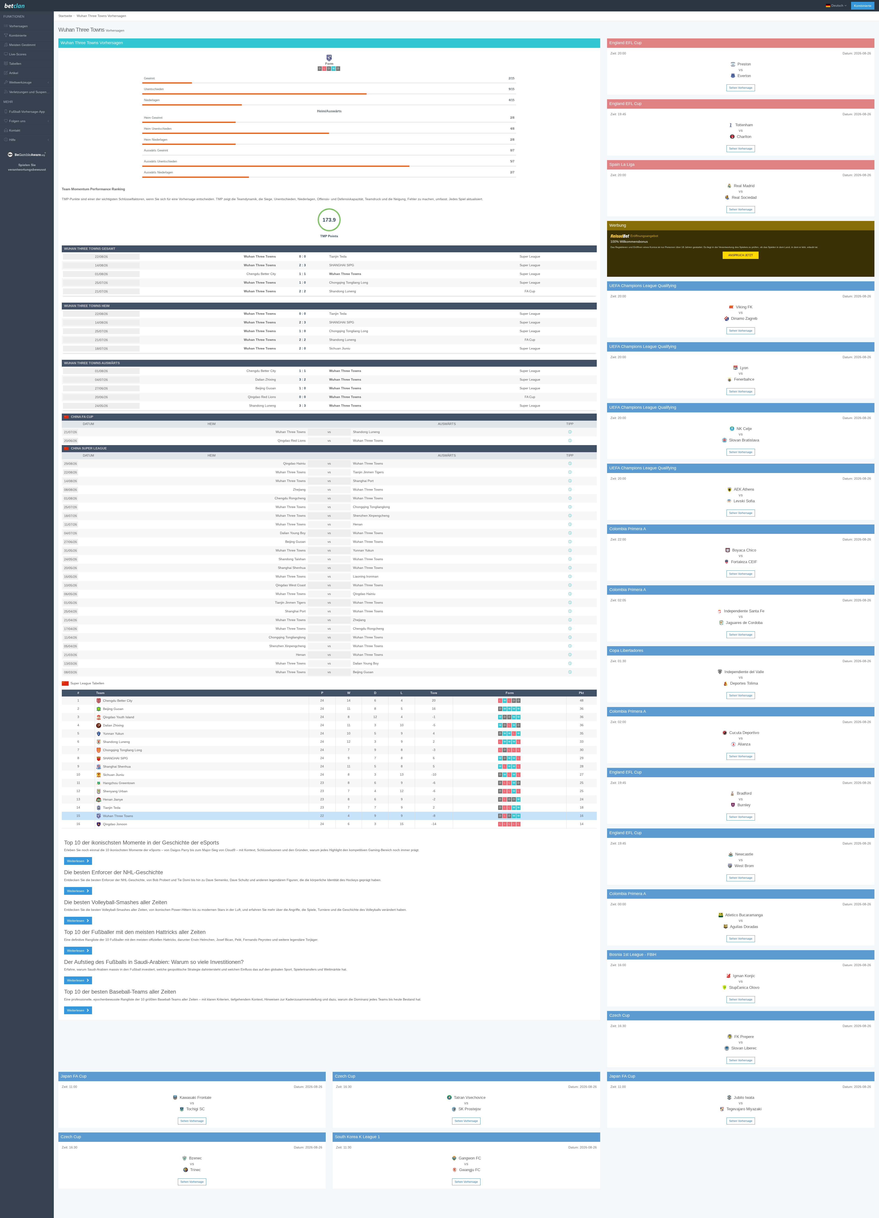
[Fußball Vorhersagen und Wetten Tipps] (14, 4)
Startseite (65, 16)
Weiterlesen (76, 861)
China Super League (89, 448)
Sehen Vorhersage (740, 87)
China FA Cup (82, 417)
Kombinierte (862, 6)
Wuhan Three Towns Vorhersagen (101, 16)
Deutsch (837, 5)
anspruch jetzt (740, 255)
